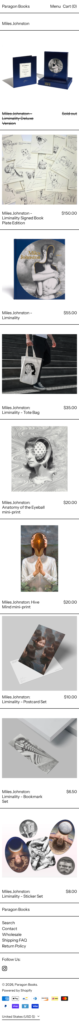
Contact (9, 928)
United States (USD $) (19, 1016)
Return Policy (14, 946)
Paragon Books (16, 6)
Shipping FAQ (14, 940)
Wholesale (11, 934)
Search (8, 922)
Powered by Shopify (17, 990)
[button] (70, 6)
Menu (55, 6)
